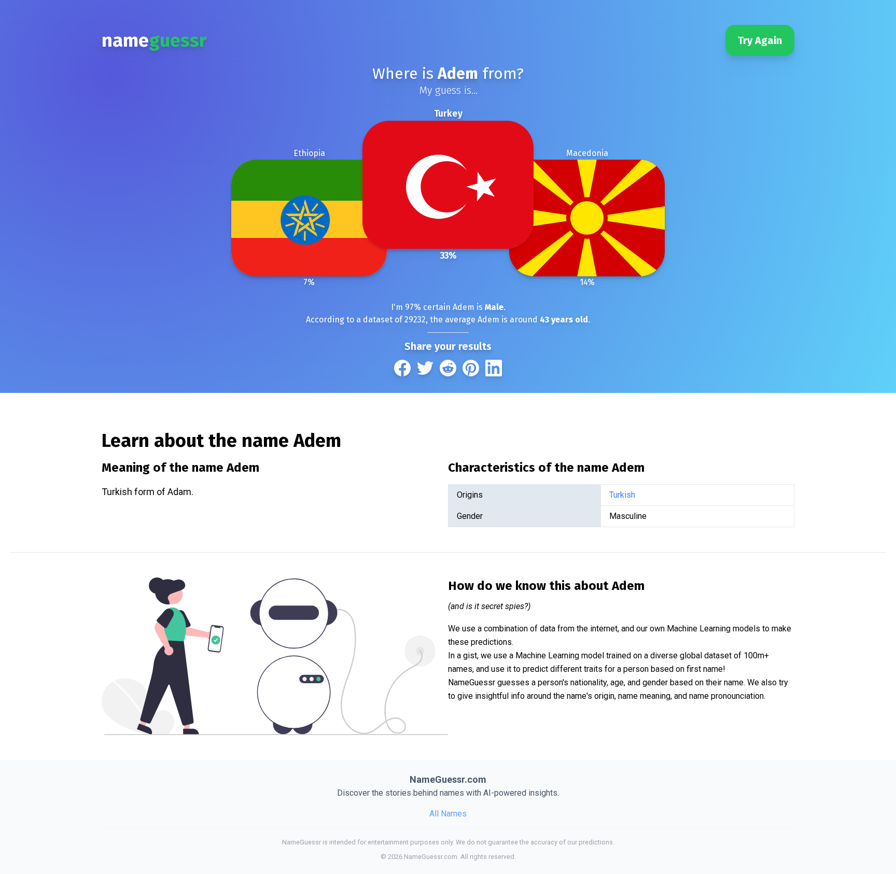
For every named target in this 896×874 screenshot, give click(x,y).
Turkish (622, 495)
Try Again (760, 40)
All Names (448, 814)
